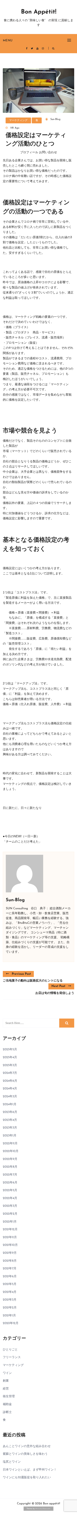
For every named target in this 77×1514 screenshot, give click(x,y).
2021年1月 (9, 1315)
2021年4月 (9, 1292)
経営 (6, 1388)
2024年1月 (9, 1104)
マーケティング (18, 120)
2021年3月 (9, 1299)
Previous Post (21, 973)
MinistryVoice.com (42, 1509)
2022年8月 (10, 1166)
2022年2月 (10, 1213)
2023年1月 (9, 1135)
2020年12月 (11, 1323)
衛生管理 (9, 1396)
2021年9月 (10, 1253)
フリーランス (12, 1357)
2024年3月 (10, 1096)
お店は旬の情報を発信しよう (54, 993)
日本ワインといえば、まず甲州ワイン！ (30, 1469)
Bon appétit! (38, 12)
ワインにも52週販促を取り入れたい (27, 1477)
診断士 (7, 1412)
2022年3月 (10, 1206)
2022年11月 (10, 1143)
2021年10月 (10, 1245)
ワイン (7, 1373)
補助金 (7, 1404)
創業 (6, 1380)
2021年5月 (9, 1284)
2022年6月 (10, 1182)
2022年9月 (10, 1159)
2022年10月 (11, 1151)
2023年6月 (10, 1112)
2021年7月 (9, 1268)
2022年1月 (10, 1221)
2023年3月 (10, 1127)
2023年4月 (10, 1120)
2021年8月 (10, 1260)
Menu (7, 40)
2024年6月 (10, 1080)
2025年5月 (10, 1049)
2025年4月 (10, 1057)
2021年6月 (10, 1276)
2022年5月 (10, 1190)
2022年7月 (10, 1174)
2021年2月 (10, 1307)
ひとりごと (10, 1349)
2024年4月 (10, 1088)
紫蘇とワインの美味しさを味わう (25, 1454)
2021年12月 (10, 1229)
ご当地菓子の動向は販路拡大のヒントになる (33, 980)
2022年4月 (10, 1198)
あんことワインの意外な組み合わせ (27, 1446)
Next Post (58, 986)
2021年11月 (10, 1237)
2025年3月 (10, 1065)
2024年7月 (10, 1073)
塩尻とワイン (12, 1461)
